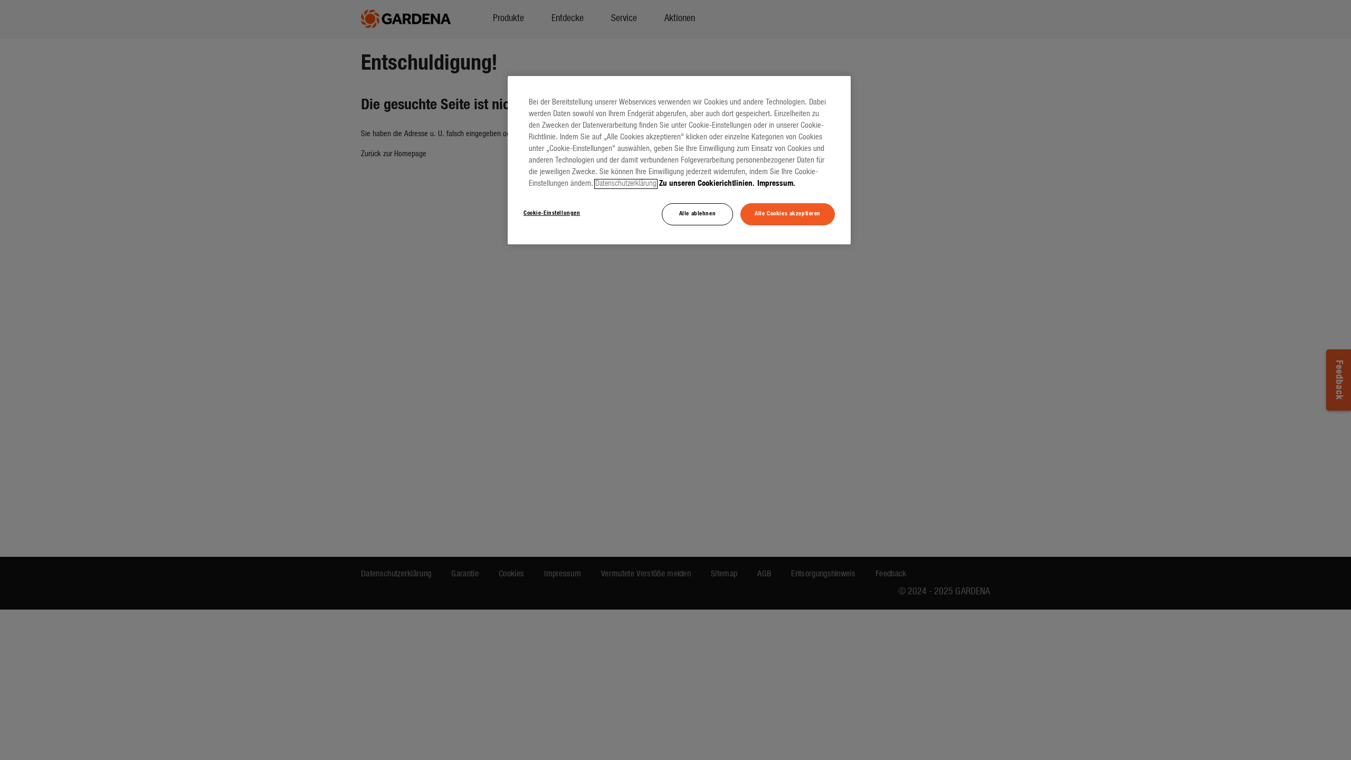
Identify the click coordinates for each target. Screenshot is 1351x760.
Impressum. (776, 184)
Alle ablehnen (697, 214)
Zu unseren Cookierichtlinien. (707, 184)
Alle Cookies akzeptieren (788, 214)
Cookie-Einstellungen (552, 213)
